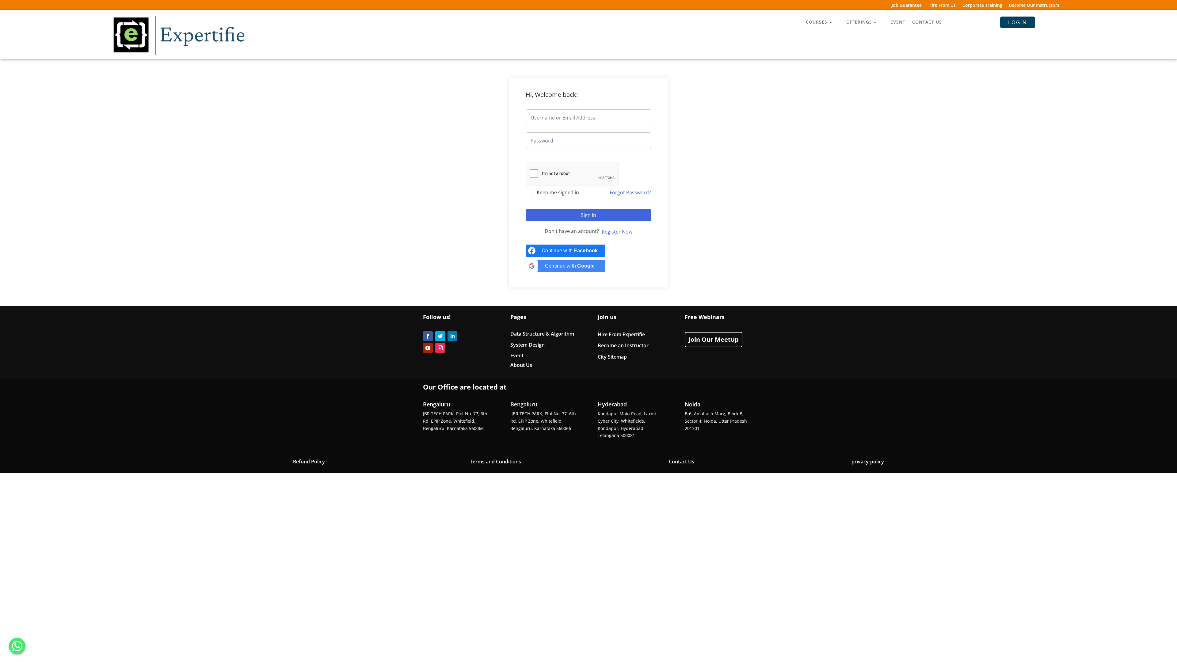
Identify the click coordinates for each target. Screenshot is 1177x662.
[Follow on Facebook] (428, 336)
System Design (527, 344)
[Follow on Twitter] (440, 336)
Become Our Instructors (1034, 5)
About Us (521, 365)
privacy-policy (867, 461)
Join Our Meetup (713, 339)
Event (517, 355)
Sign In (588, 215)
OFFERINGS (859, 22)
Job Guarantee (907, 5)
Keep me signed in (558, 192)
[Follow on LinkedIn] (452, 336)
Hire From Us (942, 5)
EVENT (897, 22)
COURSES (816, 22)
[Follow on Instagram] (440, 348)
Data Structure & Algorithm (542, 333)
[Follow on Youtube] (428, 348)
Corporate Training (982, 5)
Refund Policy (309, 461)
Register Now (617, 231)
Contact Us (681, 461)
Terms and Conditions (495, 461)
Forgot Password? (630, 192)
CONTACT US (927, 22)
